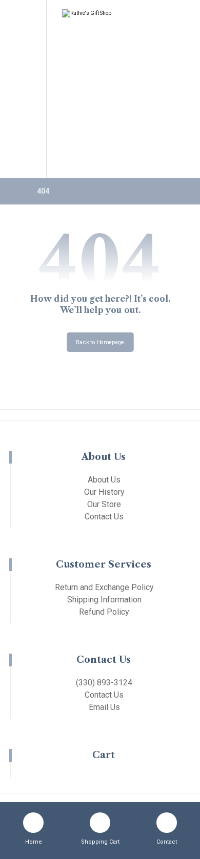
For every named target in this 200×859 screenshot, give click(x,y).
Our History (104, 492)
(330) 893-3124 (104, 682)
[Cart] (22, 34)
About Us (104, 480)
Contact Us (104, 516)
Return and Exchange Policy (104, 587)
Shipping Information (104, 599)
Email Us (104, 707)
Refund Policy (104, 612)
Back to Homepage (100, 342)
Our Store (104, 504)
